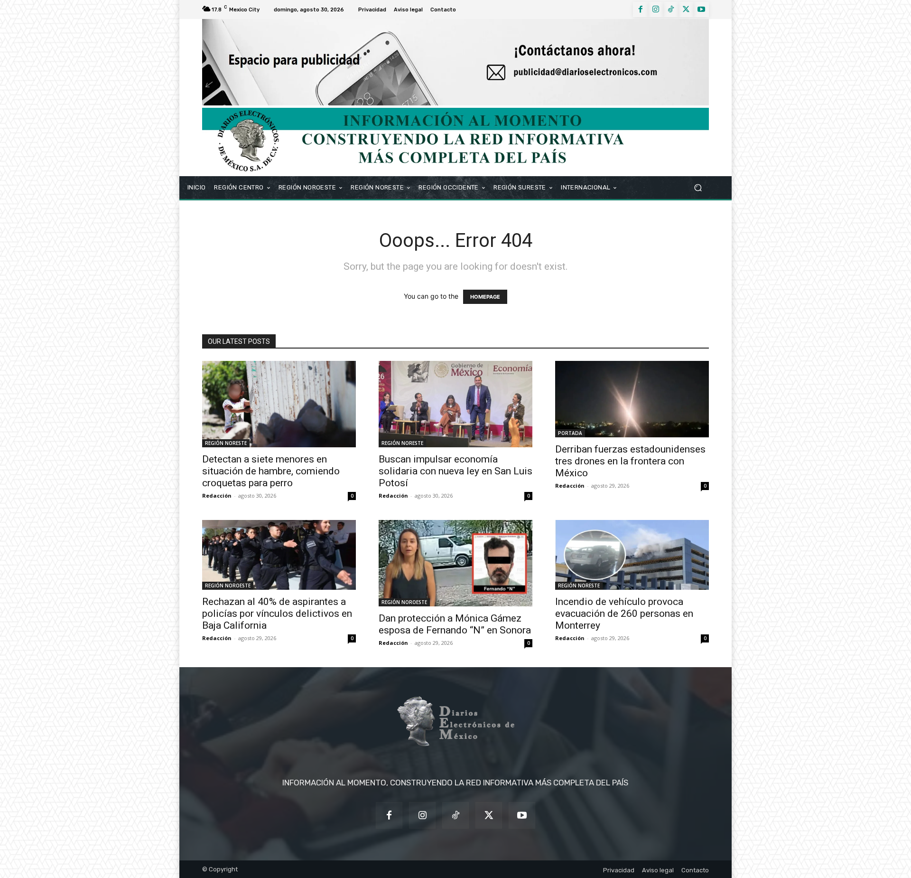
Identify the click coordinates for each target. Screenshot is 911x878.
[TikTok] (671, 9)
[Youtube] (701, 9)
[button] (698, 187)
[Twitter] (686, 9)
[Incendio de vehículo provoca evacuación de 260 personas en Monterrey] (632, 555)
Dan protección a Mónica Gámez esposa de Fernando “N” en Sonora (455, 624)
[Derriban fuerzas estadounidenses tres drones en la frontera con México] (632, 399)
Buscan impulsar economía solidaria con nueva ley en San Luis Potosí (455, 471)
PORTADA (570, 433)
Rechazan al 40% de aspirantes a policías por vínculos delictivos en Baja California (277, 613)
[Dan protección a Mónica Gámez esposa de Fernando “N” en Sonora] (455, 563)
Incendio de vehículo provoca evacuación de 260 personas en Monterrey (624, 613)
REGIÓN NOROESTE (228, 585)
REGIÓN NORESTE (226, 443)
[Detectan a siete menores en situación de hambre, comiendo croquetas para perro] (279, 404)
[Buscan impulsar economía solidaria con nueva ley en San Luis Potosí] (455, 404)
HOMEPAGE (485, 296)
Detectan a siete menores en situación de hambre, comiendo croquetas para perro (271, 471)
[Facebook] (640, 9)
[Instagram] (655, 9)
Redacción (217, 495)
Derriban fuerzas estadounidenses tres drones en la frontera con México (630, 461)
